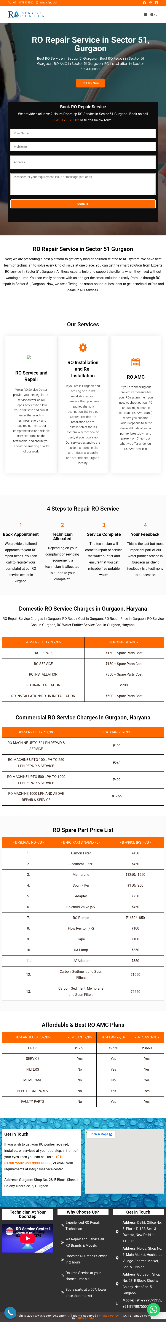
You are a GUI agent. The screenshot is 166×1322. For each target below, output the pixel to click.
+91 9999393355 (38, 1163)
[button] (153, 1309)
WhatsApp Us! (48, 2)
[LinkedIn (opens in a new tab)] (155, 3)
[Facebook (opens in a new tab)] (144, 3)
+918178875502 (66, 120)
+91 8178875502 (23, 2)
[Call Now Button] (10, 1313)
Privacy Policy (109, 1315)
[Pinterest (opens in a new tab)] (150, 3)
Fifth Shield (85, 1318)
